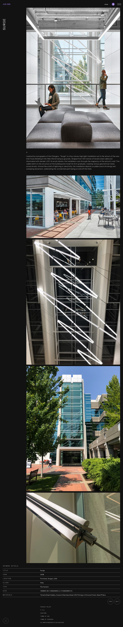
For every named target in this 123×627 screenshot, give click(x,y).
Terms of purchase (46, 619)
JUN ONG (7, 4)
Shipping (43, 613)
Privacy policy (45, 607)
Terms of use (44, 616)
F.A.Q (42, 610)
